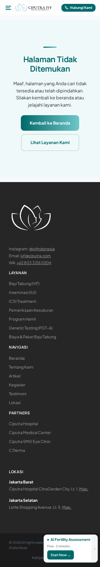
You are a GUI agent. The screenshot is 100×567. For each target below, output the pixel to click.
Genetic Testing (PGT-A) (30, 327)
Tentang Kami (21, 366)
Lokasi (15, 402)
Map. (83, 488)
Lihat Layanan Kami (50, 142)
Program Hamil (22, 318)
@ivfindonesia (42, 248)
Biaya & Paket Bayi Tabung (32, 336)
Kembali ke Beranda (50, 122)
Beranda (17, 358)
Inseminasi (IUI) (22, 292)
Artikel (15, 375)
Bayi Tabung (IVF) (24, 283)
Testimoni (17, 393)
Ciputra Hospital (23, 423)
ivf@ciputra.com (36, 255)
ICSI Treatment (22, 301)
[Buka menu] (8, 8)
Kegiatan (17, 384)
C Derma (17, 450)
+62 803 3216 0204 (34, 262)
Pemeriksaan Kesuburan (31, 310)
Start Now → (61, 555)
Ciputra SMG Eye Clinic (30, 441)
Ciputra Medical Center (30, 432)
